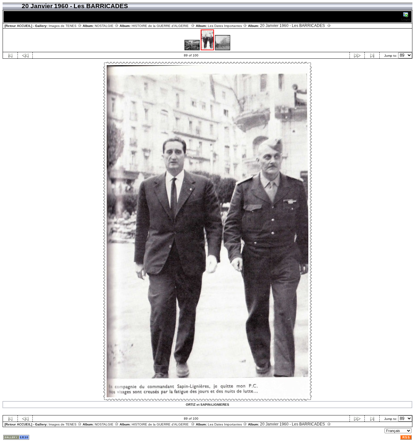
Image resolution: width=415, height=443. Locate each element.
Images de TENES (63, 26)
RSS (406, 437)
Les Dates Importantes (225, 26)
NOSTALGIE (104, 26)
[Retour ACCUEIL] (18, 26)
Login (405, 19)
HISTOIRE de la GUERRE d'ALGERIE (161, 26)
